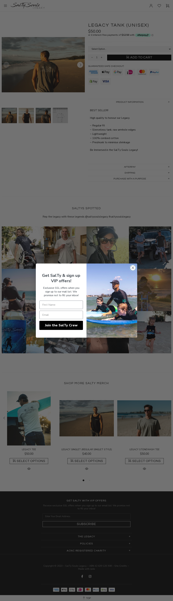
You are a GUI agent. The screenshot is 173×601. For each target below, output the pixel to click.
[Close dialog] (133, 268)
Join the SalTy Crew (61, 325)
